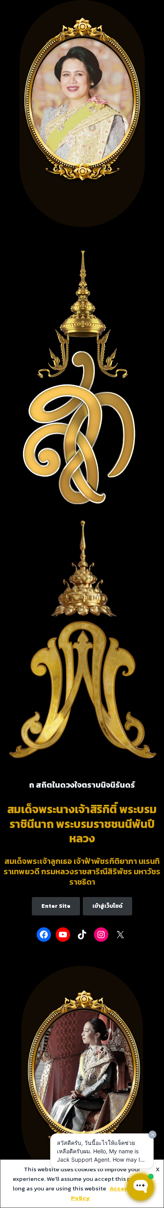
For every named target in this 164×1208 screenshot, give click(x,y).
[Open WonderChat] (140, 1187)
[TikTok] (82, 934)
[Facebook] (44, 934)
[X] (120, 934)
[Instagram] (101, 934)
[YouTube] (63, 934)
